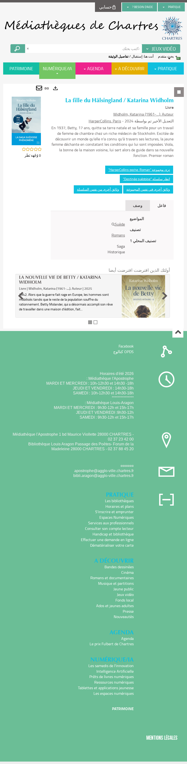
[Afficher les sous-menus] (163, 7)
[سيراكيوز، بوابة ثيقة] (93, 28)
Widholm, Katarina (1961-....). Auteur (143, 114)
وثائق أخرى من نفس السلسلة (98, 189)
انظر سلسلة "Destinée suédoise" (146, 179)
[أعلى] (177, 332)
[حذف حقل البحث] (28, 48)
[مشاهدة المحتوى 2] (95, 322)
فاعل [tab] (162, 205)
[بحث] (113, 224)
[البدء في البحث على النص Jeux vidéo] (17, 48)
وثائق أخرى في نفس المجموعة (148, 189)
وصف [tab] (137, 205)
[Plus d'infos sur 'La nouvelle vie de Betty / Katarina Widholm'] (143, 311)
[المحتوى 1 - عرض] (90, 322)
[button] (26, 120)
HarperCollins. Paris (105, 121)
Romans (118, 235)
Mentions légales (162, 737)
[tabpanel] (93, 206)
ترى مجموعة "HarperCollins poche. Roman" (139, 169)
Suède (120, 224)
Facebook (126, 346)
